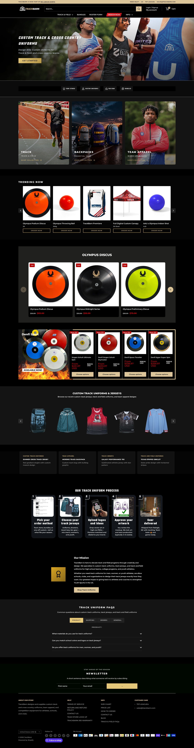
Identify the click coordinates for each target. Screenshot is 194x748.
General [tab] (117, 620)
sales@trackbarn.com (166, 2)
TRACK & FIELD (64, 15)
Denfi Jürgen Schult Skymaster (106, 358)
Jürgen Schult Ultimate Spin (81, 358)
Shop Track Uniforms (86, 590)
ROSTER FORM (95, 15)
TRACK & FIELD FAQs (110, 722)
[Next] (173, 210)
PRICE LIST (105, 708)
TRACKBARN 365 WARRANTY (79, 720)
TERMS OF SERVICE (75, 704)
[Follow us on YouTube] (59, 735)
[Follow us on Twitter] (50, 735)
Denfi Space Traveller (133, 357)
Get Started (29, 60)
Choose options (82, 374)
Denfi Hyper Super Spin (160, 357)
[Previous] (20, 210)
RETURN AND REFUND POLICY (77, 709)
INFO (128, 15)
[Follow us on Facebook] (46, 735)
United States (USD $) (28, 732)
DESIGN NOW (114, 15)
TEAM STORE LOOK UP (77, 717)
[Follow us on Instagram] (55, 735)
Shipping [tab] (90, 620)
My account (151, 10)
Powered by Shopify (26, 740)
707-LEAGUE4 (150, 2)
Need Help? (134, 2)
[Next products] (170, 289)
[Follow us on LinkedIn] (67, 735)
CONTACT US (72, 713)
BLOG (103, 718)
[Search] (139, 8)
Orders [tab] (103, 620)
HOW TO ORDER (108, 711)
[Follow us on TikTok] (63, 735)
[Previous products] (23, 289)
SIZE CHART (106, 704)
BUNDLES (81, 15)
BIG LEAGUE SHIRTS (48, 2)
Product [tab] (76, 620)
